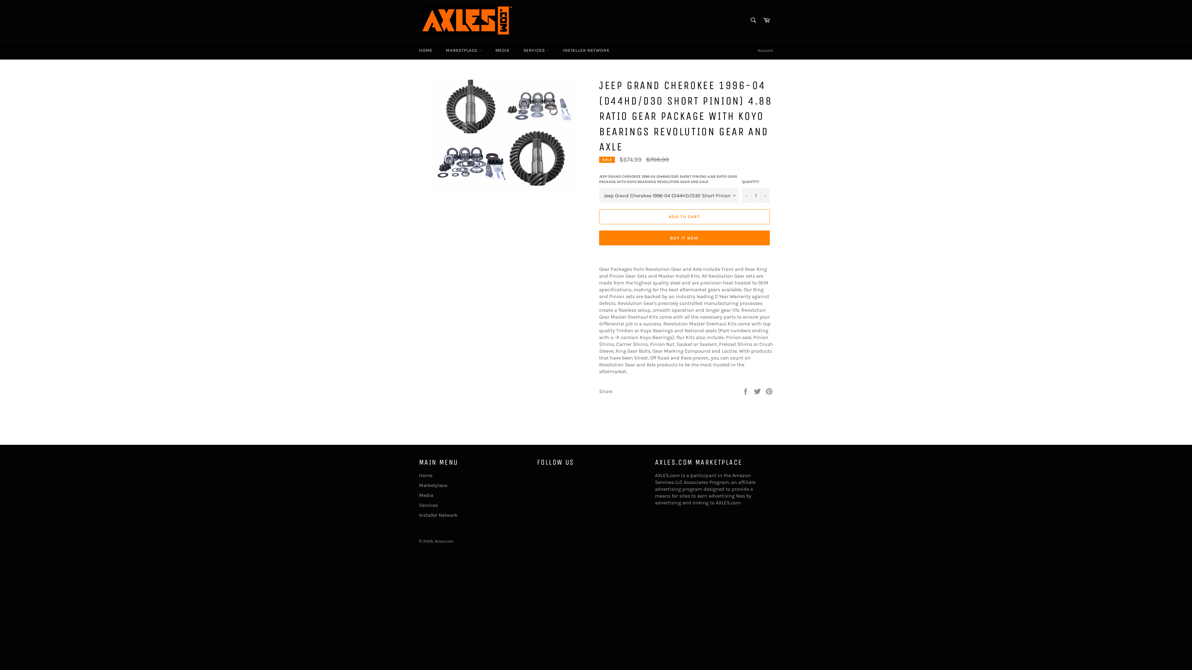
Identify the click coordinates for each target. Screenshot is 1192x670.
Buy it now (684, 238)
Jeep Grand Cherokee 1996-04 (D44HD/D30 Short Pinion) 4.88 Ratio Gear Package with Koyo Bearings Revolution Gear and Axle (668, 179)
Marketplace (462, 50)
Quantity (750, 182)
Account (765, 50)
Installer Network (586, 50)
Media (502, 50)
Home (425, 50)
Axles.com (444, 541)
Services (534, 50)
